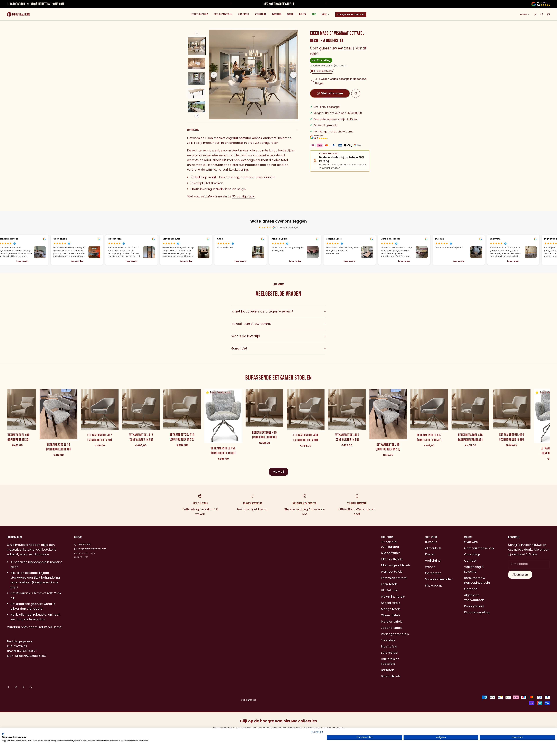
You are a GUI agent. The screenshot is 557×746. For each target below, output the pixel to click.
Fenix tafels (389, 584)
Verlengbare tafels (395, 634)
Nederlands (523, 14)
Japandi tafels (391, 628)
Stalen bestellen (322, 71)
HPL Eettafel (389, 590)
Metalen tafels (391, 621)
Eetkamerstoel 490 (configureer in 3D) (346, 437)
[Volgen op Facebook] (8, 687)
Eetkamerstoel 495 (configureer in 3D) (263, 435)
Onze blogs (472, 554)
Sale (314, 14)
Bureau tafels (390, 676)
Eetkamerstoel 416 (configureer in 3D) (140, 437)
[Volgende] (197, 116)
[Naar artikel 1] (196, 46)
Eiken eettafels (392, 559)
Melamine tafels (393, 597)
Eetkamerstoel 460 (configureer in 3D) (304, 437)
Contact (470, 561)
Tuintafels (388, 640)
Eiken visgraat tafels (395, 565)
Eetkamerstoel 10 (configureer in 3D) (57, 447)
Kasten (302, 14)
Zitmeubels (243, 14)
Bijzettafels (389, 646)
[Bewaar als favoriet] (355, 93)
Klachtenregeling (476, 612)
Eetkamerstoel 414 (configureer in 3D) (181, 437)
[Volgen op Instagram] (16, 687)
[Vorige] (197, 33)
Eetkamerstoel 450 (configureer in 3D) (222, 450)
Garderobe (277, 14)
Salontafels (389, 653)
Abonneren (520, 575)
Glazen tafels (390, 615)
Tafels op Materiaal (223, 14)
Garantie (470, 589)
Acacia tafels (390, 603)
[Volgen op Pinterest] (23, 687)
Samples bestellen (439, 579)
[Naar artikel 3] (196, 79)
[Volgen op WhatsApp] (31, 687)
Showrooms (433, 586)
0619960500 (17, 4)
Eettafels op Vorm (199, 14)
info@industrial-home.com (47, 4)
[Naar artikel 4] (196, 93)
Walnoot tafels (392, 572)
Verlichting (260, 14)
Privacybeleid (317, 732)
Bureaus (431, 542)
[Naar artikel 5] (196, 108)
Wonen (290, 14)
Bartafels (387, 670)
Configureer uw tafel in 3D (350, 14)
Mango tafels (390, 609)
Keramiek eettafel (394, 578)
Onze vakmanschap (479, 548)
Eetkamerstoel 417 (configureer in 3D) (98, 437)
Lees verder (76, 261)
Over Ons (471, 542)
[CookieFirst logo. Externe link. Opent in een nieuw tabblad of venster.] (3, 734)
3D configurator (243, 196)
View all (278, 472)
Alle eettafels (390, 553)
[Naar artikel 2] (196, 63)
